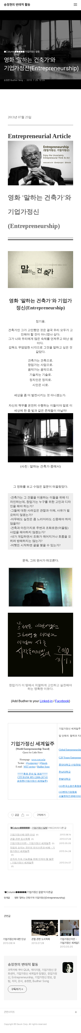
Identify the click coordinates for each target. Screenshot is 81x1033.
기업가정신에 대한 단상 (22, 834)
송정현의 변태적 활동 (17, 5)
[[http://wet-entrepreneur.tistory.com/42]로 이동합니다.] (29, 777)
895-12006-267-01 (39, 777)
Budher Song (43, 766)
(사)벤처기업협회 (68, 792)
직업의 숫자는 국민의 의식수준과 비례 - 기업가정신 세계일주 (32, 849)
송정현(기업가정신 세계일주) (32, 781)
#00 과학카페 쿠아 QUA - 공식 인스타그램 (25, 1018)
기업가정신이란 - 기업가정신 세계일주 (30, 843)
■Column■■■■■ (20, 827)
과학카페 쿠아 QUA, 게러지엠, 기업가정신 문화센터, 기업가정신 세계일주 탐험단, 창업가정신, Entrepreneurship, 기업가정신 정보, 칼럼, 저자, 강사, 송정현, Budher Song (32, 975)
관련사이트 (9, 1011)
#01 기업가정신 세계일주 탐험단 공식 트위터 (26, 1025)
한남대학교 (65, 771)
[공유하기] (22, 815)
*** (19, 773)
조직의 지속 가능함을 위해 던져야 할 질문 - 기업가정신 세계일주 (32, 861)
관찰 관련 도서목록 (20, 838)
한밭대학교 (65, 779)
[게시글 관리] (27, 815)
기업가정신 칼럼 (39, 827)
